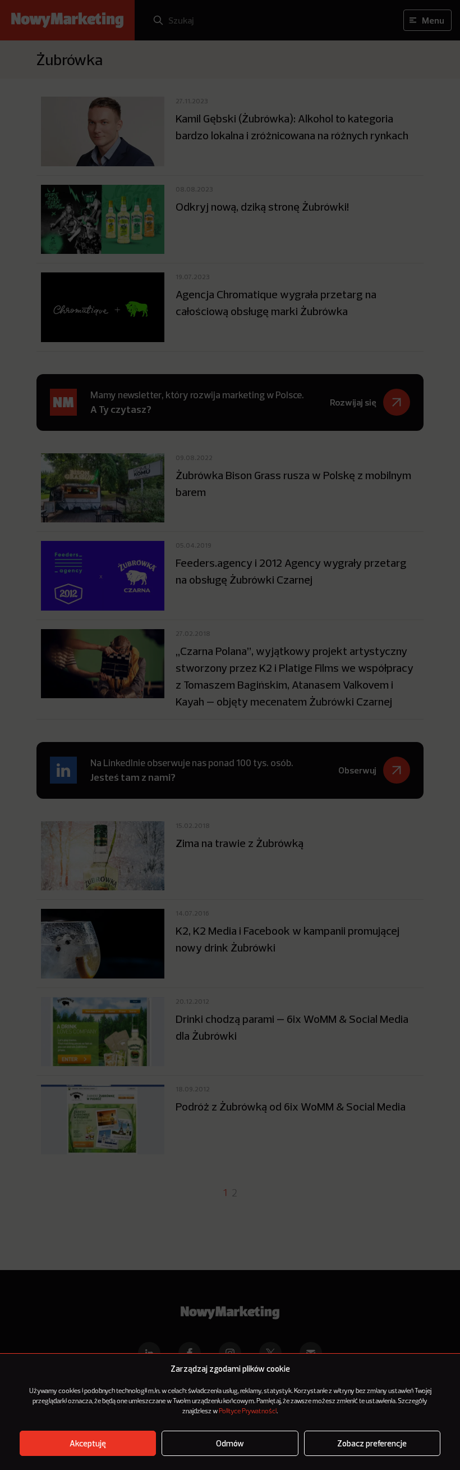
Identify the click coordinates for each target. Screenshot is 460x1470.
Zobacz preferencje (372, 1443)
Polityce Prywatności (248, 1411)
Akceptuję (88, 1443)
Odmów (230, 1443)
